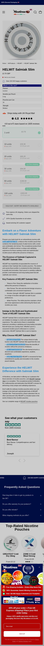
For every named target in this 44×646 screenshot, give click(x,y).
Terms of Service (23, 641)
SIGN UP (22, 634)
